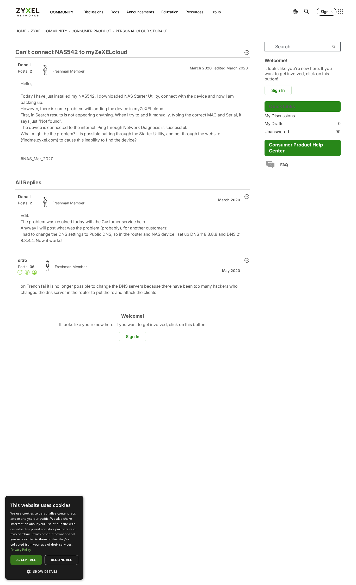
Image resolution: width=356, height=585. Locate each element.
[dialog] (44, 538)
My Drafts (303, 123)
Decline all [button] (61, 560)
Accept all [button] (26, 560)
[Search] (334, 46)
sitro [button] (22, 260)
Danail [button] (24, 64)
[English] (42, 12)
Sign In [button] (132, 336)
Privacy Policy (20, 549)
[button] (247, 53)
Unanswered (303, 131)
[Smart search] (306, 12)
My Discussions (280, 115)
